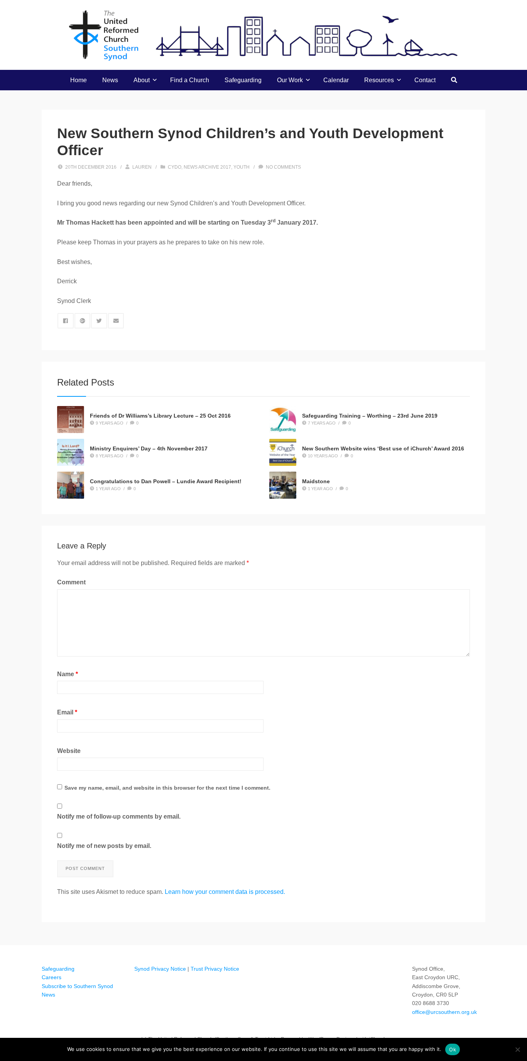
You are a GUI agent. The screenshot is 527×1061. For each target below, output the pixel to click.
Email (67, 712)
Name (67, 674)
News (110, 80)
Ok (452, 1049)
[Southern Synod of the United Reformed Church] (263, 35)
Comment (71, 582)
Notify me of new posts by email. (104, 846)
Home (78, 80)
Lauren (142, 167)
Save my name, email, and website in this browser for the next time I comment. (167, 788)
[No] (517, 1049)
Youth (241, 167)
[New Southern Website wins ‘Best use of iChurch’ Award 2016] (282, 452)
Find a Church (189, 80)
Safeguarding (243, 80)
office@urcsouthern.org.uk (444, 1012)
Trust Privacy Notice (215, 969)
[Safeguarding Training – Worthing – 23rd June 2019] (282, 419)
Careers (51, 977)
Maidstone (316, 481)
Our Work (290, 80)
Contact (425, 80)
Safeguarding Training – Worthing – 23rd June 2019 (369, 416)
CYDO (174, 167)
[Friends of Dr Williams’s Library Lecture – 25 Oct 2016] (70, 419)
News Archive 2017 (207, 167)
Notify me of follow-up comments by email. (119, 816)
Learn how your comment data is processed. (225, 891)
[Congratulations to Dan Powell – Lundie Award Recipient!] (70, 485)
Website (69, 751)
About (141, 80)
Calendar (336, 80)
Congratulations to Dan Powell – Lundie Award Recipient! (166, 481)
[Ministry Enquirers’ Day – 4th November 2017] (70, 452)
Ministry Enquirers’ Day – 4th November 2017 (149, 448)
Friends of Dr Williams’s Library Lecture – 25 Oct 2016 (160, 416)
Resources (379, 80)
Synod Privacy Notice (160, 969)
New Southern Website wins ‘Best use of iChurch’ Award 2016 (383, 448)
